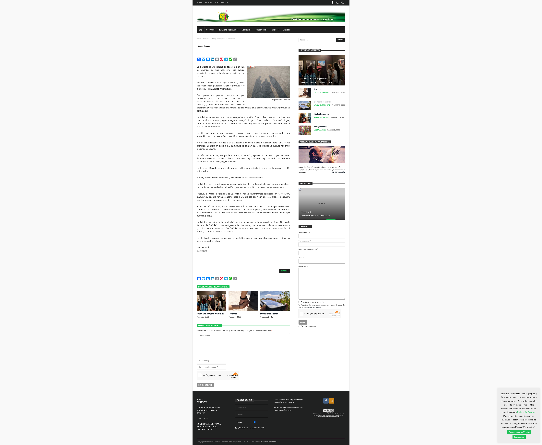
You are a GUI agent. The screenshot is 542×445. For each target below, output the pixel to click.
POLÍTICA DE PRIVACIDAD (208, 408)
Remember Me (261, 422)
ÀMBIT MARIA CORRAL (207, 427)
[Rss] (337, 3)
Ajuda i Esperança (321, 114)
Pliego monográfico (218, 38)
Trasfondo (233, 314)
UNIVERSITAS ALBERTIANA (209, 424)
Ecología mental (320, 127)
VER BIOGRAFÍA (338, 172)
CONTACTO (202, 402)
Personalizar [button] (519, 437)
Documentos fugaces (269, 314)
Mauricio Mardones (268, 442)
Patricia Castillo (322, 117)
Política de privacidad (312, 308)
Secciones (206, 38)
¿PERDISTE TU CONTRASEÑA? (251, 428)
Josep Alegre (320, 130)
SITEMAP (201, 413)
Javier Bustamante (309, 82)
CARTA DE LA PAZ (205, 429)
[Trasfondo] (322, 203)
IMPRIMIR (284, 271)
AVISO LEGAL (203, 419)
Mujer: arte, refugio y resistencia (210, 314)
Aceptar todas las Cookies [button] (519, 432)
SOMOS (200, 400)
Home (199, 38)
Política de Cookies (526, 412)
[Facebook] (332, 3)
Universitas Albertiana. (283, 410)
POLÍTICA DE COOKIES (207, 410)
